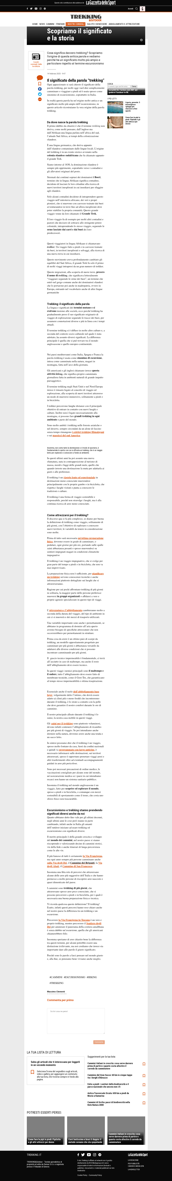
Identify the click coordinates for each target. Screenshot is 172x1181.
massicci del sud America (66, 435)
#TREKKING (56, 983)
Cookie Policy (82, 1175)
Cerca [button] (134, 86)
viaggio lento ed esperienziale (79, 477)
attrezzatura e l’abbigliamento (65, 610)
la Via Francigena (92, 856)
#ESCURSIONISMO (74, 977)
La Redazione (133, 1160)
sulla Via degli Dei (57, 863)
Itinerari (60, 24)
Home (35, 24)
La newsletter (134, 1170)
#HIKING (92, 977)
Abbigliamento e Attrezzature (124, 24)
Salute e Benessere (97, 24)
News (42, 24)
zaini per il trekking (62, 723)
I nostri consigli (76, 24)
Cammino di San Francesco (77, 866)
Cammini (50, 24)
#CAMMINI (56, 977)
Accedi (130, 9)
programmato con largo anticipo (76, 749)
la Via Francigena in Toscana (74, 920)
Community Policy (95, 1175)
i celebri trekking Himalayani (88, 432)
